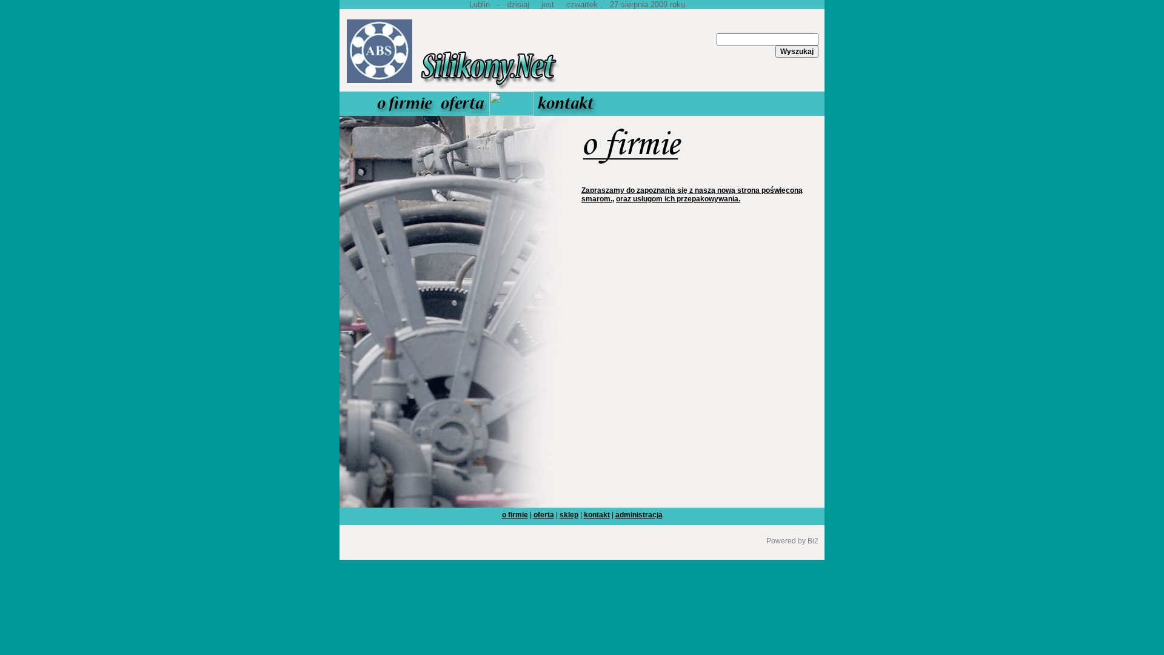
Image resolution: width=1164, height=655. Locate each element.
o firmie (515, 515)
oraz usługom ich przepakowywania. (678, 199)
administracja (639, 515)
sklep (569, 515)
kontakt (597, 515)
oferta (544, 515)
